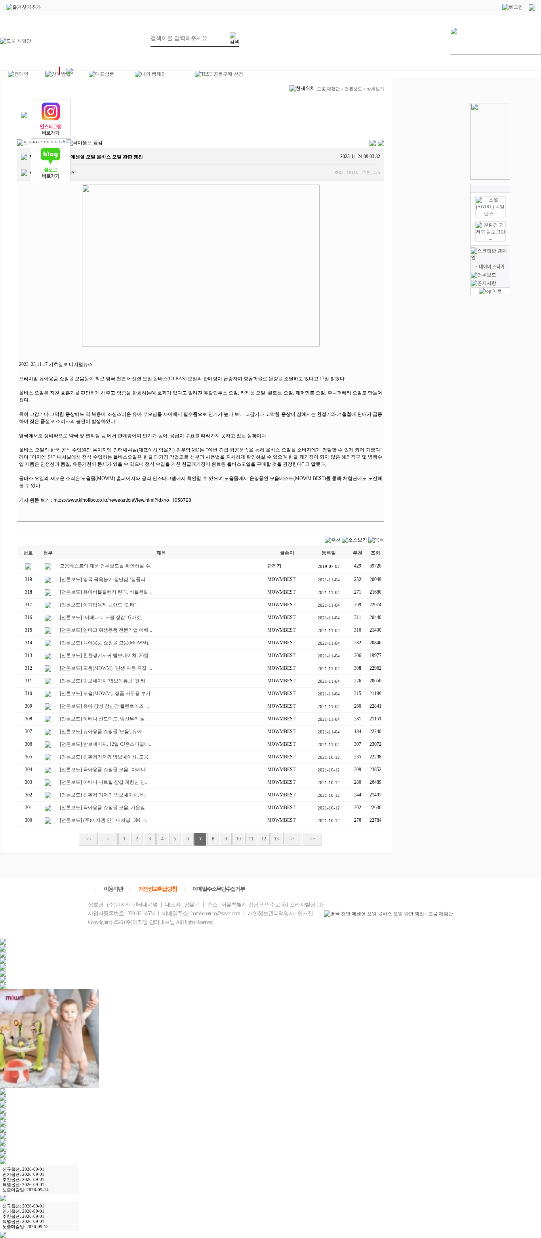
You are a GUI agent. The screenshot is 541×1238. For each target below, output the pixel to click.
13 (276, 839)
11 (251, 839)
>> (312, 839)
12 (263, 839)
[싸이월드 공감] (85, 142)
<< (88, 839)
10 (238, 839)
